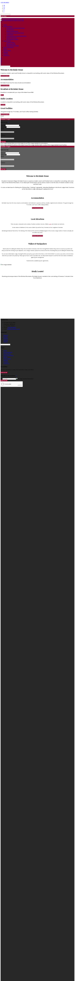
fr (1, 63)
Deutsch (6, 335)
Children (3, 135)
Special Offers (7, 41)
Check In (3, 125)
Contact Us (7, 55)
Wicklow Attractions (37, 236)
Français (6, 340)
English (6, 337)
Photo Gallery (7, 50)
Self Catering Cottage (12, 39)
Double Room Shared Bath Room (15, 28)
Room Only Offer (11, 44)
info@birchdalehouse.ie (13, 329)
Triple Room (9, 34)
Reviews (6, 52)
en (4, 7)
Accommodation (8, 26)
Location (6, 54)
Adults (2, 128)
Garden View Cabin (11, 38)
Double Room (10, 29)
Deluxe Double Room (12, 31)
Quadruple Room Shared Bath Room (16, 36)
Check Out (3, 127)
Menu (2, 95)
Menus (5, 49)
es (4, 8)
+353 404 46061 (5, 2)
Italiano (6, 341)
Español (6, 338)
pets (50, 224)
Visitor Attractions (8, 47)
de (4, 5)
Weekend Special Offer (12, 46)
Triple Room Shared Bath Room (15, 33)
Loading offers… (10, 42)
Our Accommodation (37, 208)
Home (5, 25)
